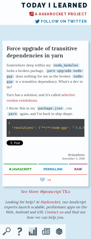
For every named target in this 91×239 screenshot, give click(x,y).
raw (78, 169)
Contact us (54, 212)
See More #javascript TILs (45, 191)
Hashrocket (50, 202)
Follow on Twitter (64, 21)
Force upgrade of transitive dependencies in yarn (42, 52)
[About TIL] (20, 231)
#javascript (20, 169)
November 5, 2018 (73, 158)
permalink (53, 169)
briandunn (76, 154)
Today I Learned (54, 5)
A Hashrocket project (61, 14)
